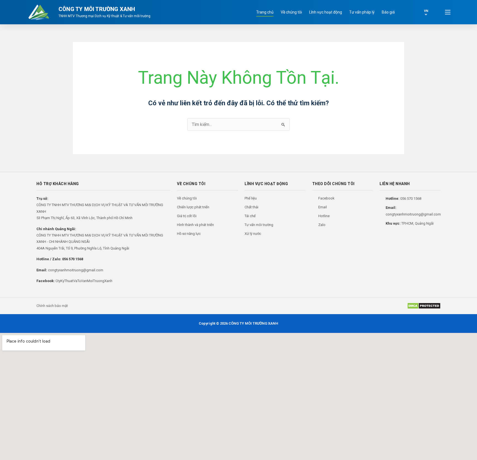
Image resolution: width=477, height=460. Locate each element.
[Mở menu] (448, 12)
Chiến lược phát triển (193, 207)
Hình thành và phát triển (195, 225)
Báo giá (388, 12)
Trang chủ (265, 12)
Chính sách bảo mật (52, 306)
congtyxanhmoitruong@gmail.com (75, 270)
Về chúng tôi (291, 12)
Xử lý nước (253, 234)
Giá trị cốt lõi (187, 216)
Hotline (324, 216)
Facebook (326, 198)
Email (322, 207)
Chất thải (251, 207)
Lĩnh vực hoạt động (325, 12)
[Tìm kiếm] (407, 12)
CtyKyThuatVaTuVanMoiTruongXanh (83, 281)
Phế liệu (251, 198)
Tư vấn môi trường (259, 225)
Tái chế (250, 216)
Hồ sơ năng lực (189, 234)
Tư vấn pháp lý (362, 12)
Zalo (321, 225)
